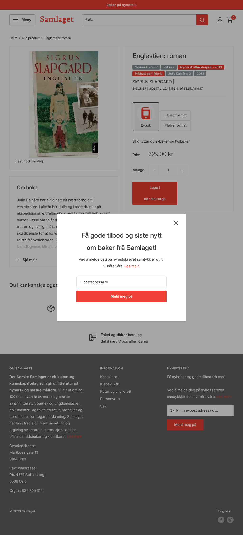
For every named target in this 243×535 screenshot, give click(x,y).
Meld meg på (122, 296)
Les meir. (132, 266)
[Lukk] (176, 223)
